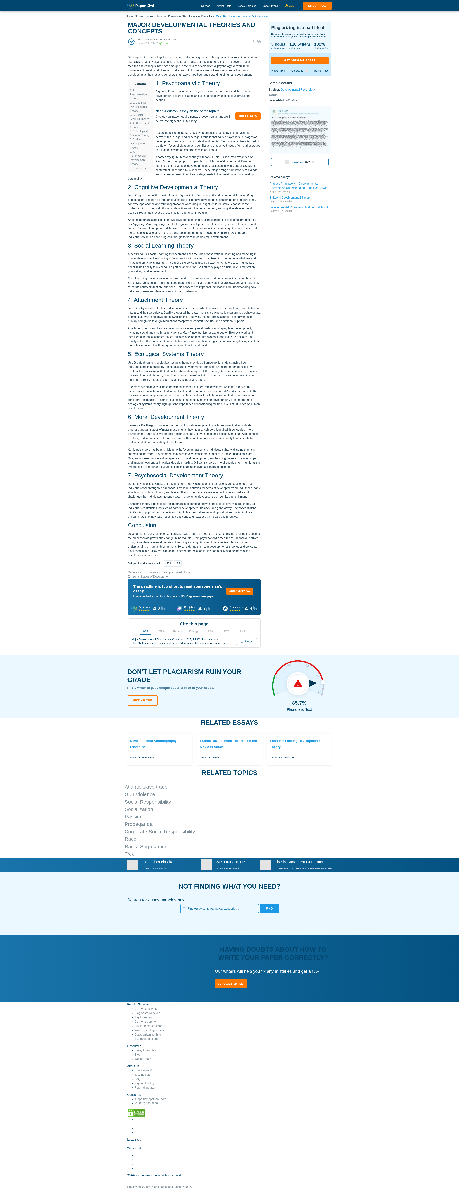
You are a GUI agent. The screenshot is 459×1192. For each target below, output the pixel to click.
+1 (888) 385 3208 (146, 1103)
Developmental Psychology (198, 16)
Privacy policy (136, 1186)
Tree (130, 854)
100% (319, 44)
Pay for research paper (148, 1025)
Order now (317, 5)
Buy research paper (146, 1038)
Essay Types (270, 5)
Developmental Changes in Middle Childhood (299, 207)
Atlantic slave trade (146, 787)
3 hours (278, 44)
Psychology (174, 16)
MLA (162, 631)
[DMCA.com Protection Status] (136, 1112)
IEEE (226, 631)
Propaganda (139, 824)
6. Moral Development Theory (137, 143)
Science (161, 16)
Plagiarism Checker (147, 1013)
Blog (137, 1054)
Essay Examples (145, 16)
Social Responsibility (148, 802)
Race (130, 839)
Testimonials (142, 1074)
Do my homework (145, 1008)
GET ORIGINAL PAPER (300, 60)
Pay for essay (143, 1017)
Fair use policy (183, 1186)
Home (130, 16)
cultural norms (173, 395)
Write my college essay (149, 1030)
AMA (242, 631)
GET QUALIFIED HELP (230, 983)
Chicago (194, 631)
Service (205, 5)
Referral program (145, 1087)
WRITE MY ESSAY (239, 591)
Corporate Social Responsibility (160, 831)
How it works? (143, 1070)
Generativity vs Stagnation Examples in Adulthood (159, 572)
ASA (210, 631)
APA (145, 631)
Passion (134, 817)
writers (299, 44)
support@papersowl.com (150, 1099)
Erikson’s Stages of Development (149, 576)
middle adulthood (153, 492)
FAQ (137, 1079)
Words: (277, 94)
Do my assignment (146, 1021)
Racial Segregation (146, 846)
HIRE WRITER (142, 700)
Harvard (178, 631)
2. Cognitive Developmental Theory (138, 106)
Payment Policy (144, 1083)
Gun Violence (140, 794)
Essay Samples (247, 5)
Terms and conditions (159, 1186)
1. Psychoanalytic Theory (139, 94)
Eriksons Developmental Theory (290, 197)
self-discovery (225, 503)
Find (269, 908)
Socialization (139, 809)
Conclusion (138, 168)
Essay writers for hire (147, 1034)
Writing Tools (223, 5)
